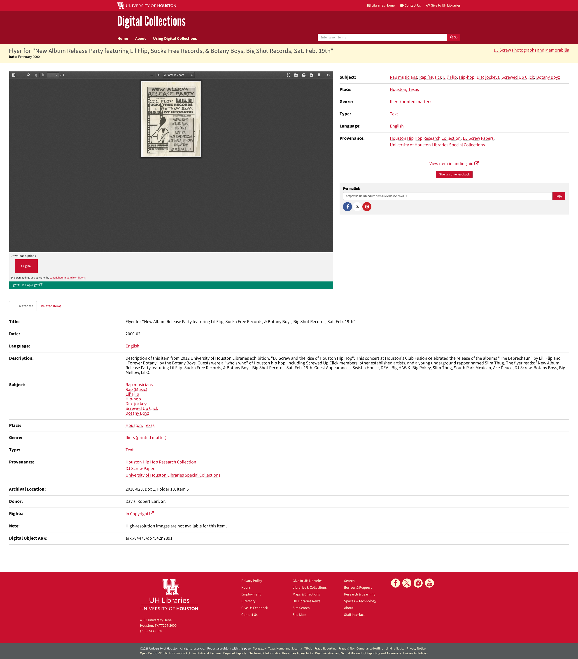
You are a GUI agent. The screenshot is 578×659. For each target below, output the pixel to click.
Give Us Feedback (254, 607)
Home (122, 38)
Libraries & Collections (310, 587)
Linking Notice (394, 648)
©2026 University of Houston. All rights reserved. (172, 648)
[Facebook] (347, 206)
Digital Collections (151, 21)
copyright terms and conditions (68, 278)
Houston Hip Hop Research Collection (425, 138)
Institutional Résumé (206, 653)
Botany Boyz (548, 77)
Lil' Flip (450, 77)
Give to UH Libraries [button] (446, 5)
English (397, 126)
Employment (251, 594)
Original (26, 266)
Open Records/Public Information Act (165, 653)
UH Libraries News (306, 601)
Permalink (351, 188)
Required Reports (234, 653)
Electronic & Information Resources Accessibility (281, 653)
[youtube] (429, 583)
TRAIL (308, 648)
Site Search (301, 607)
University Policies (415, 653)
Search (349, 580)
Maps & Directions (306, 594)
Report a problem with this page (229, 648)
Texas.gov (259, 648)
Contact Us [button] (413, 5)
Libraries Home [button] (383, 5)
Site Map (299, 614)
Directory (248, 601)
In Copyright (30, 285)
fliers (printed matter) (410, 102)
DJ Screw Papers (478, 138)
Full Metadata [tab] (23, 306)
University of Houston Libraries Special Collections (437, 145)
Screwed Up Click (517, 77)
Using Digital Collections (175, 38)
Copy (558, 196)
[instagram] (418, 583)
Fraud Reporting (325, 648)
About (140, 38)
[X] (357, 206)
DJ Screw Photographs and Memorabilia (531, 50)
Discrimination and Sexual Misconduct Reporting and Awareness (358, 653)
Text (394, 114)
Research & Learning (359, 594)
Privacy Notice (416, 648)
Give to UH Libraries (307, 580)
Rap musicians (403, 77)
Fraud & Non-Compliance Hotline (361, 648)
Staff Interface (354, 614)
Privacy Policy (251, 580)
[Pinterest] (366, 206)
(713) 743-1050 (151, 630)
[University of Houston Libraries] (169, 595)
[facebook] (395, 583)
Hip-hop (466, 77)
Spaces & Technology (360, 601)
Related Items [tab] (51, 306)
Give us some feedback (454, 174)
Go (455, 37)
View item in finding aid (451, 164)
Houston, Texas (404, 89)
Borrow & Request (358, 587)
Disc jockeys (488, 77)
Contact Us (249, 614)
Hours (246, 587)
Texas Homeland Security (285, 648)
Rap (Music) (430, 77)
